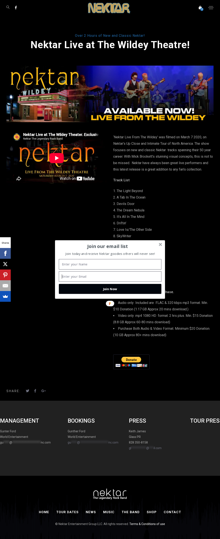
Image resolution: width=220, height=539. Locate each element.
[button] (107, 246)
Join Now (110, 289)
